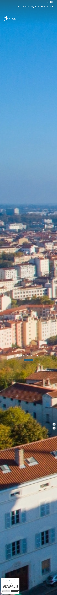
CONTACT (35, 7)
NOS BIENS (34, 6)
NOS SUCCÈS (50, 6)
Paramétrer (6, 590)
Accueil (19, 6)
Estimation (26, 6)
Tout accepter (15, 590)
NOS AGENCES (41, 6)
